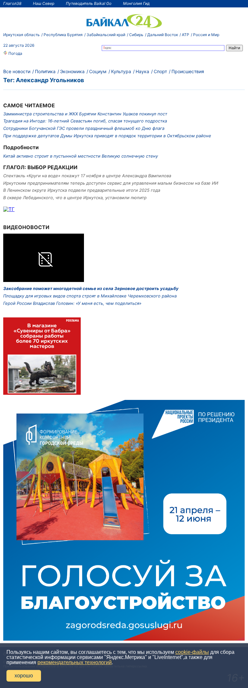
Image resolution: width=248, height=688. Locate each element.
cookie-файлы (192, 652)
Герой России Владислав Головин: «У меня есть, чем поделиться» (72, 303)
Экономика (72, 71)
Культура (121, 71)
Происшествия (187, 71)
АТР (185, 34)
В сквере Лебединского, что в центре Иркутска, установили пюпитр (75, 197)
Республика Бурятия (63, 34)
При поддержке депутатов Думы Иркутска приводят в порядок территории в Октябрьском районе (107, 135)
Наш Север (43, 3)
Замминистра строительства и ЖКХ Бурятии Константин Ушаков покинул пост (85, 113)
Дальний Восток (162, 34)
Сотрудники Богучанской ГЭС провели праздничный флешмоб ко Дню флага (83, 128)
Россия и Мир (206, 34)
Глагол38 (12, 3)
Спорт (160, 71)
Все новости (16, 71)
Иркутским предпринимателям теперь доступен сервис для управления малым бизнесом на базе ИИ (110, 183)
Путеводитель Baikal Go (88, 3)
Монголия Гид (136, 3)
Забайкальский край (106, 34)
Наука (142, 71)
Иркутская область (21, 34)
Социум (98, 71)
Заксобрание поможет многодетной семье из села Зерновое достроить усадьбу (91, 288)
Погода (14, 53)
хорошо (24, 675)
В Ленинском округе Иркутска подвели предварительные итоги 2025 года (81, 190)
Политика (45, 71)
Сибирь (136, 34)
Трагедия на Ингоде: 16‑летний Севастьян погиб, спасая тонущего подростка (85, 120)
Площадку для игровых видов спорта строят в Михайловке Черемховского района (90, 295)
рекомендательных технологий (74, 662)
